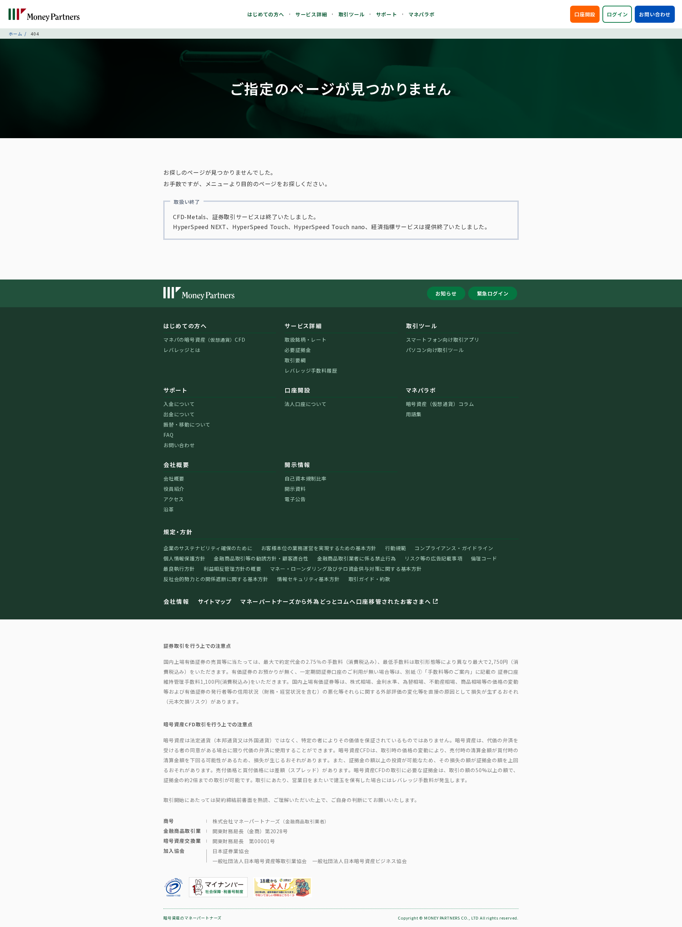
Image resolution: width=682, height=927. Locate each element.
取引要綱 (295, 360)
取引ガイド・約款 (369, 578)
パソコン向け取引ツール (435, 349)
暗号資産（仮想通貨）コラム (440, 403)
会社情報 (176, 601)
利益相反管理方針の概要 (232, 568)
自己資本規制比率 (305, 478)
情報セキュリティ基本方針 (308, 578)
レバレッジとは (181, 349)
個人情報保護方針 (184, 558)
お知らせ (445, 293)
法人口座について (305, 403)
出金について (179, 414)
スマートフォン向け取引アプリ (443, 339)
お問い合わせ (655, 14)
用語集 (414, 414)
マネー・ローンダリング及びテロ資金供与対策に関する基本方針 (346, 568)
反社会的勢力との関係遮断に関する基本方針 (216, 578)
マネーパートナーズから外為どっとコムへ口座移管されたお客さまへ (335, 601)
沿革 (168, 509)
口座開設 (584, 14)
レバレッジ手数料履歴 (311, 370)
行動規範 (395, 548)
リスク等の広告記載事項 (433, 558)
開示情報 (297, 464)
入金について (179, 403)
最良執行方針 (179, 568)
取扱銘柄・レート (305, 339)
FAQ (168, 434)
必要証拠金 (298, 349)
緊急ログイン (493, 293)
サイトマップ (215, 601)
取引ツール (352, 14)
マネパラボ (421, 14)
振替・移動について (187, 424)
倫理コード (484, 558)
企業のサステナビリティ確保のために (208, 548)
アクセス (173, 499)
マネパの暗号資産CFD (204, 339)
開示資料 (295, 488)
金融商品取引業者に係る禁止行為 (356, 558)
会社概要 (176, 464)
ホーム (15, 34)
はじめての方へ (265, 14)
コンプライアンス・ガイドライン (454, 548)
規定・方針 (178, 531)
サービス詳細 (311, 14)
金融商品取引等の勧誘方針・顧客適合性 (261, 558)
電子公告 (295, 499)
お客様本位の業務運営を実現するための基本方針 (319, 548)
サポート (386, 14)
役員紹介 (173, 488)
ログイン (617, 14)
